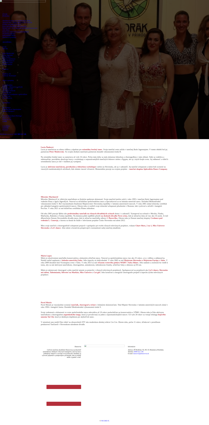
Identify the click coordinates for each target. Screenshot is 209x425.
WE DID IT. (105, 421)
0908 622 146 (138, 352)
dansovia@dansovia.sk (141, 353)
